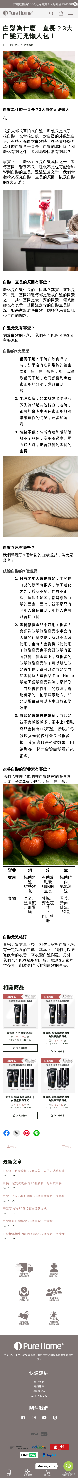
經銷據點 (39, 1386)
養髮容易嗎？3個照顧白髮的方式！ (26, 1208)
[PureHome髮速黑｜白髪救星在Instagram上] (34, 1419)
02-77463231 (39, 1395)
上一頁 (11, 1146)
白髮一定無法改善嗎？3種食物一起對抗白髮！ (34, 1183)
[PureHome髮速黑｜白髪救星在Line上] (55, 1419)
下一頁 (66, 1146)
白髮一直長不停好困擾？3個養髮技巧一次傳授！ (35, 1196)
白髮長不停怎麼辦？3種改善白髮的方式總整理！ (35, 1170)
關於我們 (39, 1381)
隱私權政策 (39, 1391)
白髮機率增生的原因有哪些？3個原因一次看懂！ (35, 1233)
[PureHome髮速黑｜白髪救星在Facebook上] (23, 1419)
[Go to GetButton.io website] (68, 1474)
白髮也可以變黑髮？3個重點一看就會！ (29, 1221)
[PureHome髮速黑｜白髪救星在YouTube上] (44, 1419)
